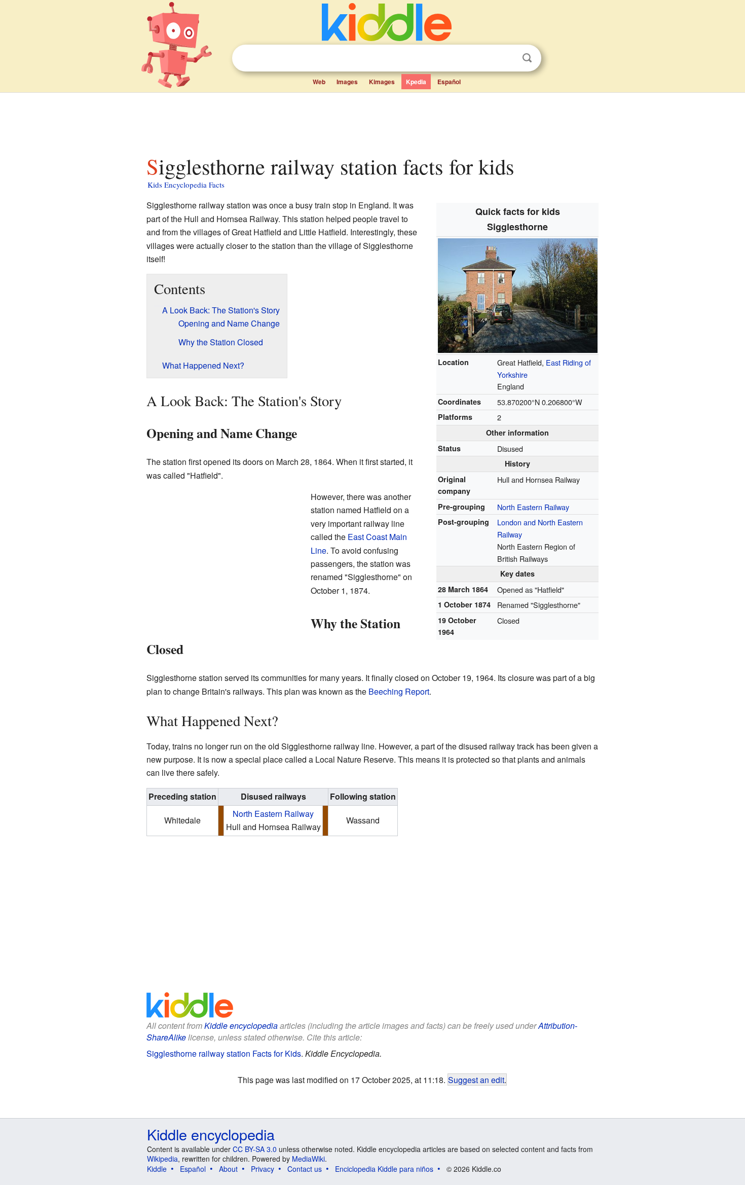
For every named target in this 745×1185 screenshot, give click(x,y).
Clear (506, 58)
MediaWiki (308, 1159)
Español (449, 81)
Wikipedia (162, 1159)
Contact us (304, 1169)
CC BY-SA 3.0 (255, 1149)
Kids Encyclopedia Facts (186, 184)
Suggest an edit (476, 1079)
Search (527, 58)
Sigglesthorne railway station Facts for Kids (223, 1053)
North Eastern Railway (533, 506)
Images (347, 81)
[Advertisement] (372, 121)
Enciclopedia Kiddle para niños (384, 1169)
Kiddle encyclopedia (241, 1025)
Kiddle (157, 1169)
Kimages (382, 81)
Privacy (262, 1169)
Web (319, 81)
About (228, 1169)
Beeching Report (398, 691)
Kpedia (416, 81)
